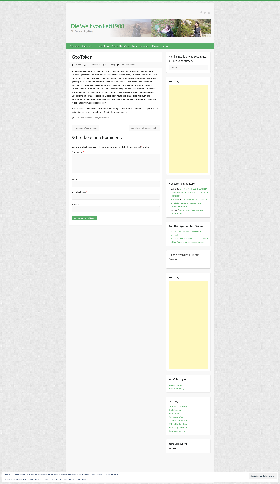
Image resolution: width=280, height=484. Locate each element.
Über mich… (88, 46)
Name (75, 179)
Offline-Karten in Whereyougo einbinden (187, 242)
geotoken (79, 118)
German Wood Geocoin (85, 128)
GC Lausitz (174, 413)
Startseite (74, 46)
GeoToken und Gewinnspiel (144, 128)
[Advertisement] (188, 129)
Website (75, 204)
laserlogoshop (91, 118)
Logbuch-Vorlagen (140, 46)
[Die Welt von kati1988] (140, 28)
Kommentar (78, 152)
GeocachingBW (176, 417)
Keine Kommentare (127, 65)
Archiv (165, 46)
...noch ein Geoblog (178, 406)
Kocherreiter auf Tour (178, 420)
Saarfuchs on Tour (177, 431)
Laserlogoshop (175, 385)
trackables (104, 118)
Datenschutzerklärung (77, 480)
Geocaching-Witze (120, 46)
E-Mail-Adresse (79, 192)
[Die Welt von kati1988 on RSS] (209, 12)
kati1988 (78, 65)
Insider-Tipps (103, 46)
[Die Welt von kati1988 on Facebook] (201, 12)
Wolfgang (175, 199)
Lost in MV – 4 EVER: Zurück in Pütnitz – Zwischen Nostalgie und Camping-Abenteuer (189, 192)
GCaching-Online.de (178, 427)
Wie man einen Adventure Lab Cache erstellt (189, 238)
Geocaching (110, 65)
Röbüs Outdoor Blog (178, 424)
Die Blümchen (175, 410)
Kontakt (155, 46)
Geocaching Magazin (178, 388)
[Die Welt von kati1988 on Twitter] (205, 12)
